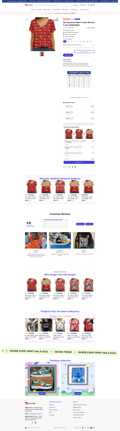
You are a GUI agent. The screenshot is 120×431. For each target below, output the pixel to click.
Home (45, 13)
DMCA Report (38, 427)
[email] (35, 414)
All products (50, 13)
